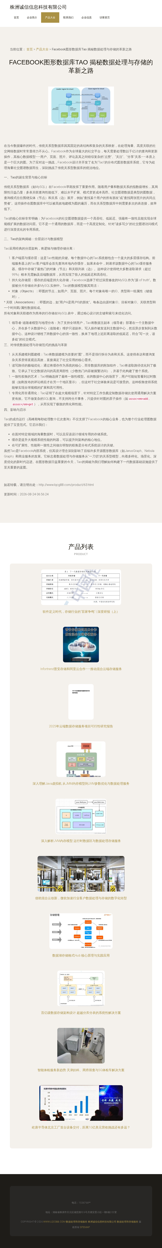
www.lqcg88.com (54, 1221)
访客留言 (105, 17)
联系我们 (68, 17)
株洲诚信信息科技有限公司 (102, 1221)
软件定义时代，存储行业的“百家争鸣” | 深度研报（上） (81, 612)
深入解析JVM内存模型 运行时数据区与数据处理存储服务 (81, 841)
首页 (16, 17)
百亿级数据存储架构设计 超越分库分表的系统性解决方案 (81, 1013)
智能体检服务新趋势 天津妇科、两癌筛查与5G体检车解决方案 (81, 1070)
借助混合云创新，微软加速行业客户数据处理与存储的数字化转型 (81, 898)
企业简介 (32, 17)
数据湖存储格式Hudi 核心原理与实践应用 (81, 955)
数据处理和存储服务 (76, 1221)
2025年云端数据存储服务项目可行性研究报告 (81, 726)
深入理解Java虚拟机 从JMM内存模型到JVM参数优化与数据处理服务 (81, 783)
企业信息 (86, 17)
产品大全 (50, 17)
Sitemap (85, 1227)
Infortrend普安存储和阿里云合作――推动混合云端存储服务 (81, 669)
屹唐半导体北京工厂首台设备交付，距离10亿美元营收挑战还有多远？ (81, 1127)
